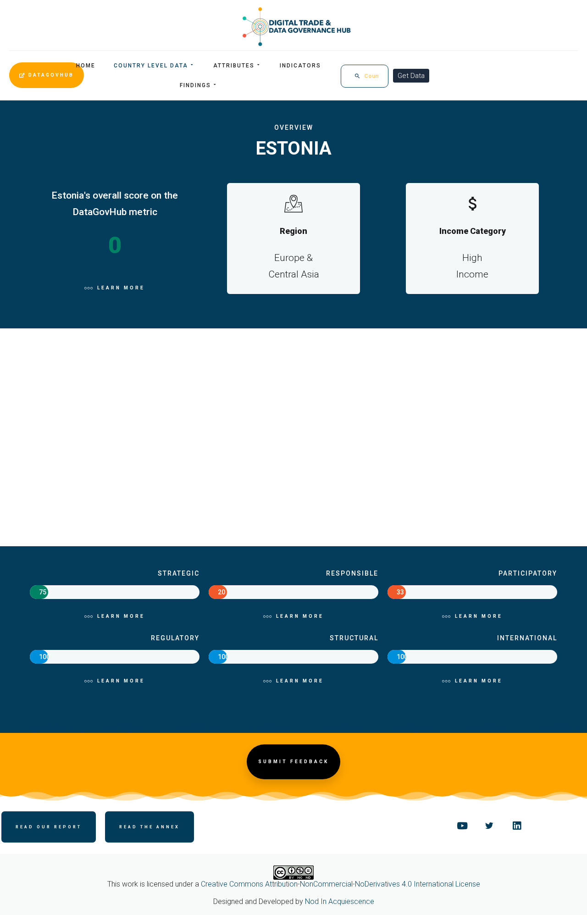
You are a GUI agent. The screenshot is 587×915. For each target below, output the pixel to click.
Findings (195, 85)
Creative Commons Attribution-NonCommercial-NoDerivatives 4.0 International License (340, 884)
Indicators (300, 65)
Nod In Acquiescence (339, 901)
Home (85, 65)
